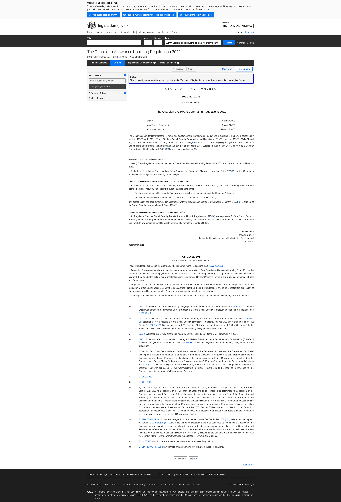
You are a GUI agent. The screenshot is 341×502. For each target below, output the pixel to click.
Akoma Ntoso (197, 474)
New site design (94, 484)
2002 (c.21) (155, 325)
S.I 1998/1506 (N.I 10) (149, 419)
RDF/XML (221, 474)
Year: (146, 38)
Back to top (248, 464)
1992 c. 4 (143, 306)
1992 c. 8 (143, 339)
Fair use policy (193, 484)
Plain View (227, 69)
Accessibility (139, 484)
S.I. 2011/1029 (145, 377)
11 (190, 220)
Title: (89, 38)
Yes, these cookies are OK (105, 15)
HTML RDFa (210, 474)
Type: (167, 38)
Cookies (180, 484)
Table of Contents (99, 62)
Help (107, 484)
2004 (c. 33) (239, 306)
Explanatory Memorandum (140, 62)
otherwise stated (176, 492)
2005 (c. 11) (148, 364)
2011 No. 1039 (120, 57)
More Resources (168, 62)
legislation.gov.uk (109, 22)
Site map (127, 484)
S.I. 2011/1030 (145, 382)
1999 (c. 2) (147, 313)
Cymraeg (249, 32)
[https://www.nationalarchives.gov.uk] (238, 23)
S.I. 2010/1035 (216, 266)
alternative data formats (135, 474)
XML (187, 474)
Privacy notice (167, 484)
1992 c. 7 (143, 334)
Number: (158, 38)
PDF (182, 474)
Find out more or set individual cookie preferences (150, 15)
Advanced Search (245, 43)
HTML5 (161, 474)
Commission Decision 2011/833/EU (132, 495)
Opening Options (97, 93)
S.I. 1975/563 (145, 441)
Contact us (153, 484)
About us (116, 484)
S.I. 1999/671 (188, 342)
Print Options (244, 69)
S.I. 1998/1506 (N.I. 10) (161, 423)
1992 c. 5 (143, 318)
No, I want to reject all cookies (198, 15)
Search (229, 42)
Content (117, 62)
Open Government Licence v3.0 (140, 492)
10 (213, 216)
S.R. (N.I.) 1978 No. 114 (150, 447)
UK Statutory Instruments (99, 57)
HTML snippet (172, 474)
